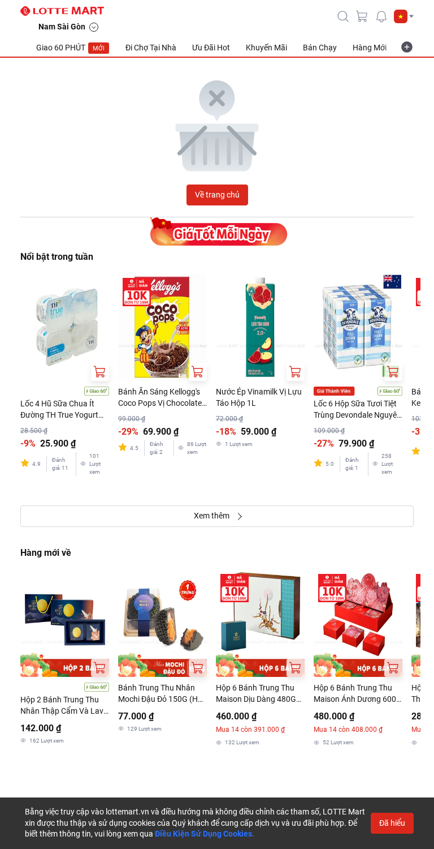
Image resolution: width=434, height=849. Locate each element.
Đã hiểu (392, 822)
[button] (404, 16)
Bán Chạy (320, 47)
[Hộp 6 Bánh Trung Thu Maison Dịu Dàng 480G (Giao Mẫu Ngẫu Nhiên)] (260, 623)
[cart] (362, 16)
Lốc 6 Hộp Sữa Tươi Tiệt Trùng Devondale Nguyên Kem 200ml (357, 410)
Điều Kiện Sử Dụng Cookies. (204, 833)
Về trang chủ (217, 194)
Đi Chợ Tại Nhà (150, 47)
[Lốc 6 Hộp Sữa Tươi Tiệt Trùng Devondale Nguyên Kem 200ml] (358, 327)
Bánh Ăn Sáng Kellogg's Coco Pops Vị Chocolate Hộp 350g (160, 398)
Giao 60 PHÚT (70, 47)
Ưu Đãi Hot (211, 47)
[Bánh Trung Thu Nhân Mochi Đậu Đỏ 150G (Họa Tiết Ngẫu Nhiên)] (162, 623)
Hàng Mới (370, 47)
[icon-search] (343, 16)
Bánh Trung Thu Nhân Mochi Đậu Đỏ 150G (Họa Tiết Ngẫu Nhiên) (162, 694)
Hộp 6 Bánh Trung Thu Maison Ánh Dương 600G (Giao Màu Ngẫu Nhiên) (358, 694)
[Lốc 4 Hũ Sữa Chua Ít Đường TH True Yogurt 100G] (64, 327)
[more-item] (407, 47)
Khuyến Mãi (266, 47)
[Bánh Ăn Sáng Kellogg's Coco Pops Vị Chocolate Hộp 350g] (162, 327)
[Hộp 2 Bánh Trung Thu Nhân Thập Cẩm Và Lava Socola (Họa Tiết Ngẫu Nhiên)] (64, 623)
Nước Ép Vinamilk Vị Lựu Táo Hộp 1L (259, 397)
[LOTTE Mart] (66, 11)
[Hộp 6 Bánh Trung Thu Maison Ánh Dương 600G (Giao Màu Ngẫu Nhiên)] (358, 623)
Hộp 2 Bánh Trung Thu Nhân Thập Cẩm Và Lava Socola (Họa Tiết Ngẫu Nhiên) (64, 706)
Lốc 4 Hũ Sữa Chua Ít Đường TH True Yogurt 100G (59, 410)
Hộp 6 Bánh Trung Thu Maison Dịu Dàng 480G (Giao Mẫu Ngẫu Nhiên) (257, 694)
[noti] (381, 16)
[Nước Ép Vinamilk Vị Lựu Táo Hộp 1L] (260, 327)
